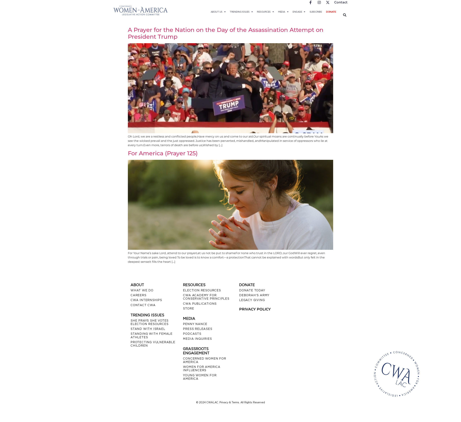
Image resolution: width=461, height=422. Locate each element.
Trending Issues (240, 11)
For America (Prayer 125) (163, 153)
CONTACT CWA (143, 305)
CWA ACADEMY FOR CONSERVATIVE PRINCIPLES (206, 297)
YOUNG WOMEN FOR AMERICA (199, 377)
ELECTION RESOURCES (202, 290)
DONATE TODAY (252, 290)
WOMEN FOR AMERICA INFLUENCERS (201, 368)
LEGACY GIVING (252, 300)
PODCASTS (192, 333)
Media (281, 11)
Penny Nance (195, 324)
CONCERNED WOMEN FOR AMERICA (204, 360)
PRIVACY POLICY (255, 309)
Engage (297, 11)
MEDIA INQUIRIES (197, 338)
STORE (188, 308)
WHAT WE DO (142, 290)
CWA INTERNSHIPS (146, 300)
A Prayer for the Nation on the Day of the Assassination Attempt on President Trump (225, 33)
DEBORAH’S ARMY (254, 295)
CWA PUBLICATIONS (200, 303)
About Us (216, 11)
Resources (264, 11)
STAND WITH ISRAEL (148, 329)
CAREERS (138, 295)
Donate (331, 11)
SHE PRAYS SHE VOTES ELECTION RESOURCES (150, 322)
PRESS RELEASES (197, 329)
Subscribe (316, 11)
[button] (345, 15)
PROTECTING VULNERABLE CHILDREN (153, 343)
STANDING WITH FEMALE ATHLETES (152, 335)
